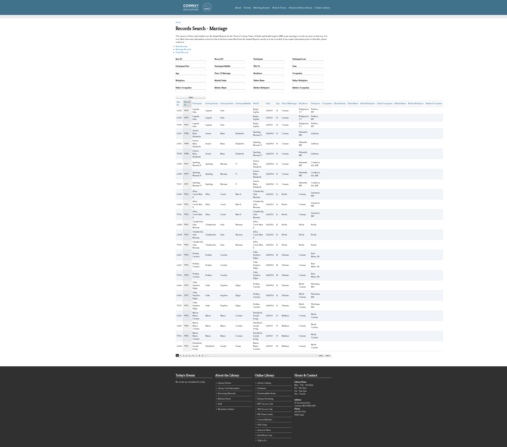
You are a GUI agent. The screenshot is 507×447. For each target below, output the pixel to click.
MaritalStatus (340, 103)
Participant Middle (223, 66)
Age (177, 73)
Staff (220, 404)
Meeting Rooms (261, 7)
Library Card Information (228, 388)
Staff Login (299, 415)
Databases (261, 388)
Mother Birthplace (261, 88)
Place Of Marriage (223, 73)
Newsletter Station (226, 409)
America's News (264, 430)
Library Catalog (264, 383)
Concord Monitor (264, 419)
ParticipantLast (211, 103)
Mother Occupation (300, 88)
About (238, 7)
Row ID (179, 59)
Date (294, 66)
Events (247, 7)
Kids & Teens (279, 7)
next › (321, 355)
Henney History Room (300, 7)
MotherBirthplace (416, 103)
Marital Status (220, 80)
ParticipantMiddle (243, 103)
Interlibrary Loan (264, 435)
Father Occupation (183, 88)
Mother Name (221, 88)
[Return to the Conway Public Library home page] (196, 11)
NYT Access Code (265, 404)
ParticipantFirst (226, 103)
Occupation (297, 73)
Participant (258, 59)
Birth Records (181, 46)
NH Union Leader (265, 414)
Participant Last (299, 59)
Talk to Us (261, 440)
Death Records (182, 52)
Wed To (256, 66)
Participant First (182, 66)
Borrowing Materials (227, 393)
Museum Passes (224, 399)
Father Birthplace (300, 80)
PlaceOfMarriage (289, 103)
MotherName (400, 103)
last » (328, 355)
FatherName (353, 103)
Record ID (219, 59)
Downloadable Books (266, 393)
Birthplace (180, 80)
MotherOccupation (434, 103)
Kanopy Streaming (265, 399)
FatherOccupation (384, 103)
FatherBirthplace (367, 103)
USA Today (262, 425)
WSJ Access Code (265, 409)
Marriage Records (183, 49)
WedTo (256, 103)
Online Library (322, 7)
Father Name (259, 80)
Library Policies (224, 383)
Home (178, 22)
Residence (257, 73)
